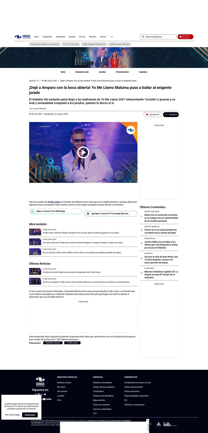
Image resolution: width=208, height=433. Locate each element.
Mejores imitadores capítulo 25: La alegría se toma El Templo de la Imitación (161, 274)
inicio (63, 72)
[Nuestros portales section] (78, 377)
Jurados (102, 72)
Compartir (173, 114)
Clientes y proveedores (102, 382)
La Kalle (60, 396)
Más (112, 36)
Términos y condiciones (134, 405)
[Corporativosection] (150, 377)
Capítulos (143, 72)
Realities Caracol (53, 343)
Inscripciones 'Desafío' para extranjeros (44, 44)
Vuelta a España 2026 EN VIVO (94, 44)
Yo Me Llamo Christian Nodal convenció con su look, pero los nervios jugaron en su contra (81, 233)
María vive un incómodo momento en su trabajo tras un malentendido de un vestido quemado (161, 218)
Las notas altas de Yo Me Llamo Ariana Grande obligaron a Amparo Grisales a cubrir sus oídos (83, 243)
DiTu (59, 400)
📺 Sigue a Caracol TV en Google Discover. (110, 213)
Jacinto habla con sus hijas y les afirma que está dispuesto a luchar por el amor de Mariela (161, 245)
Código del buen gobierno (104, 387)
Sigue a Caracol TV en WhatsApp (50, 211)
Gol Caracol (62, 391)
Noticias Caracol (64, 382)
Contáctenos (98, 391)
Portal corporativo (132, 391)
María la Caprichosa (151, 211)
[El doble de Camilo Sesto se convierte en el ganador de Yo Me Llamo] (35, 271)
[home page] (22, 37)
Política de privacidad (133, 387)
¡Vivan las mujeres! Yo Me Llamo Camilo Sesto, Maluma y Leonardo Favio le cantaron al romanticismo (86, 282)
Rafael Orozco (149, 238)
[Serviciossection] (114, 377)
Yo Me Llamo (54, 202)
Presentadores (122, 72)
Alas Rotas (148, 253)
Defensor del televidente (103, 396)
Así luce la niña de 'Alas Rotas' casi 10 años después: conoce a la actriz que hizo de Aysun (161, 259)
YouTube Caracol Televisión (119, 44)
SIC (125, 400)
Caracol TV (34, 81)
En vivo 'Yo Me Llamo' (71, 44)
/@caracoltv (154, 114)
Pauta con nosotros (101, 405)
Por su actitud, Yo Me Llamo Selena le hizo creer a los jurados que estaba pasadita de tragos (82, 252)
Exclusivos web (82, 72)
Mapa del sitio (99, 400)
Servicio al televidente (102, 409)
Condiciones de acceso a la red (137, 382)
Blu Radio (61, 387)
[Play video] (83, 152)
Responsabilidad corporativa (136, 396)
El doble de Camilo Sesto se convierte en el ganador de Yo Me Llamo (72, 272)
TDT (95, 413)
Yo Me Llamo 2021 (49, 81)
